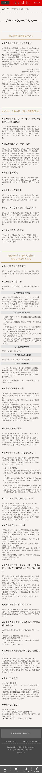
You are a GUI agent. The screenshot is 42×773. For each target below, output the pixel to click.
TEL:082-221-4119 (8, 718)
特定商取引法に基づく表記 (31, 741)
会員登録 (37, 771)
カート (16, 771)
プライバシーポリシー (11, 741)
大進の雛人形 (21, 752)
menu (5, 3)
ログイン (26, 771)
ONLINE (7, 9)
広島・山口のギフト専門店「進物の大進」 (21, 750)
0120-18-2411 (25, 733)
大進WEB (37, 3)
